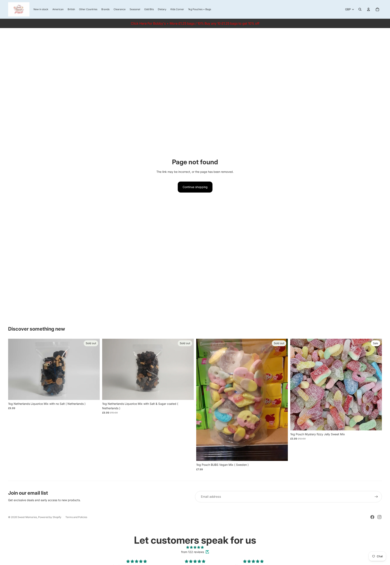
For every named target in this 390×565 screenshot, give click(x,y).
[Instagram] (379, 517)
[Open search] (359, 9)
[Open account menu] (368, 9)
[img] (195, 547)
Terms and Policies (76, 517)
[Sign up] (376, 497)
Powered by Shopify (49, 517)
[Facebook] (372, 517)
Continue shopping (195, 187)
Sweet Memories (27, 517)
